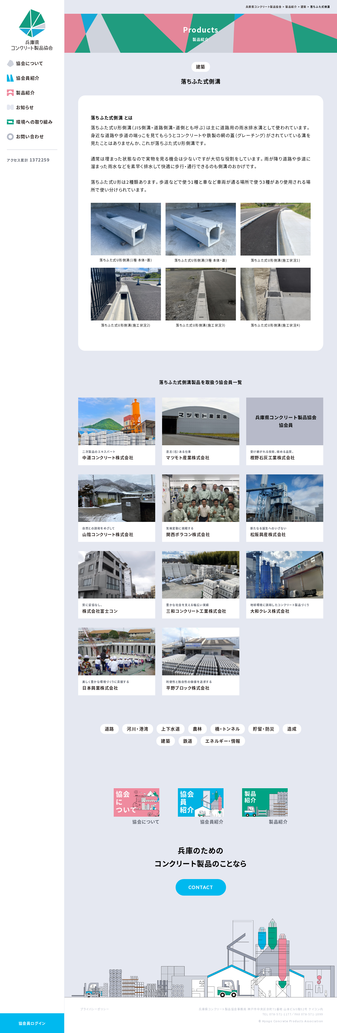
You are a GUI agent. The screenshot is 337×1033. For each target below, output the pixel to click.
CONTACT (200, 887)
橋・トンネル (227, 729)
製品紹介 (25, 92)
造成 (292, 729)
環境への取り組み (34, 122)
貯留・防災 (264, 729)
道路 (109, 729)
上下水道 (170, 729)
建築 (200, 67)
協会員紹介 (28, 78)
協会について (29, 63)
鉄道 (188, 741)
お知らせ (25, 107)
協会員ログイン (32, 1023)
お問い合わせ (30, 136)
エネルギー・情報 (222, 741)
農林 (197, 729)
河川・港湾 (138, 729)
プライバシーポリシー (94, 1009)
